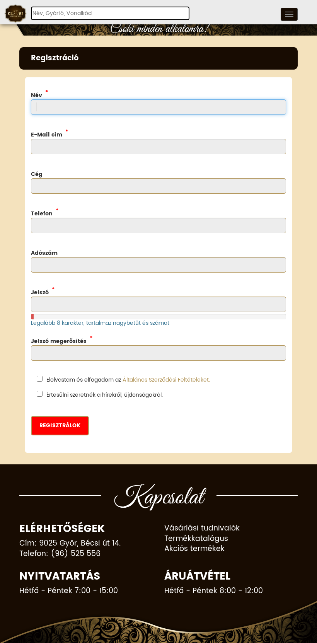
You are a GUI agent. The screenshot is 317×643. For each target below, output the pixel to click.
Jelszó (40, 292)
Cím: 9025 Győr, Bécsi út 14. (70, 544)
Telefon (42, 213)
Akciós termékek (194, 549)
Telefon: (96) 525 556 (60, 554)
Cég (37, 174)
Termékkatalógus (196, 539)
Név (36, 95)
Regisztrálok (59, 425)
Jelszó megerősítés (59, 341)
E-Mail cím (46, 134)
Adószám (44, 253)
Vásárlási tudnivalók (202, 529)
